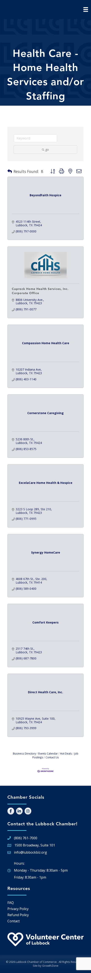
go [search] (47, 149)
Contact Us (52, 757)
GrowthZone (50, 966)
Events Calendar (48, 753)
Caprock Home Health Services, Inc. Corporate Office (40, 291)
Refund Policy (18, 915)
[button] (9, 171)
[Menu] (85, 9)
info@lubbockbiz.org (30, 852)
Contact (13, 921)
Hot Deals (66, 753)
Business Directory (24, 753)
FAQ (10, 902)
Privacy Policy (18, 908)
